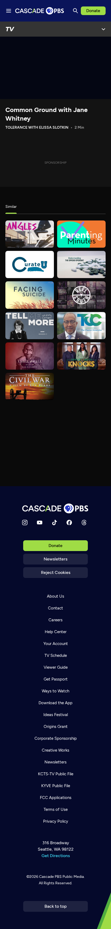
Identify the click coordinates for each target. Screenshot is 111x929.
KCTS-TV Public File (55, 774)
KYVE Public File (55, 785)
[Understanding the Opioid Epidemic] (81, 264)
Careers (55, 620)
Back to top (55, 906)
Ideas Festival (55, 714)
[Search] (75, 11)
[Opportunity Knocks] (81, 356)
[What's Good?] (29, 234)
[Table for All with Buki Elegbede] (29, 356)
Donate (93, 10)
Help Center (56, 631)
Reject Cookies (55, 572)
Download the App (55, 702)
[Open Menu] (103, 29)
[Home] (55, 508)
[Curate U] (29, 264)
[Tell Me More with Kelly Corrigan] (29, 325)
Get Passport (56, 679)
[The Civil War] (29, 386)
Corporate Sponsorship (55, 738)
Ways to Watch (55, 691)
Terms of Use (56, 809)
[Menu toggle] (8, 11)
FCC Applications (55, 797)
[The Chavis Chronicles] (81, 325)
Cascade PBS (50, 876)
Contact (55, 608)
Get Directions (55, 855)
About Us (55, 596)
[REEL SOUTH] (81, 295)
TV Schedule (55, 655)
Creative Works (55, 750)
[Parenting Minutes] (81, 234)
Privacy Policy (55, 821)
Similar (11, 206)
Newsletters (55, 559)
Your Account (55, 643)
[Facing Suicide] (29, 295)
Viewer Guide (56, 667)
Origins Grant (56, 726)
